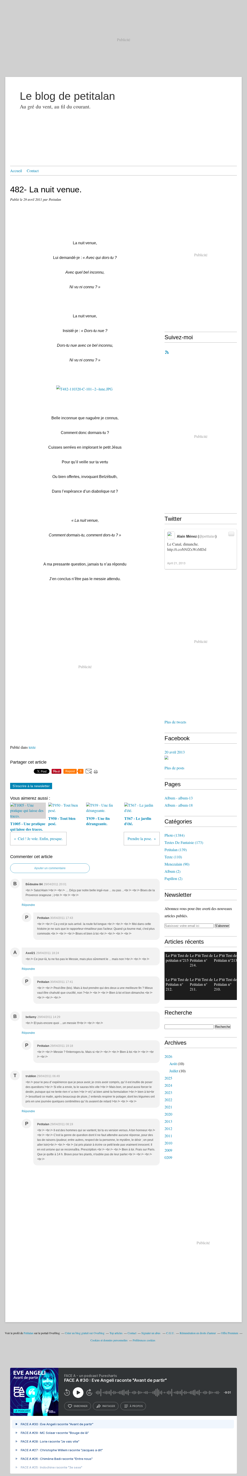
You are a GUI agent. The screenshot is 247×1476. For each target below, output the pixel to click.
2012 (168, 1128)
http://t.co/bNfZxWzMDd (186, 549)
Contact (33, 170)
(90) (177, 864)
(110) (173, 856)
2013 (168, 1121)
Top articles (116, 1333)
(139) (176, 849)
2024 (168, 1085)
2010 (168, 1142)
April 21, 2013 (176, 563)
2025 (168, 1077)
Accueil (16, 170)
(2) (172, 871)
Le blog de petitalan (67, 96)
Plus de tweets (175, 721)
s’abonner (81, 1406)
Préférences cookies (144, 1340)
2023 (168, 1092)
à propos (136, 1406)
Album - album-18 (179, 805)
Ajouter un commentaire (50, 868)
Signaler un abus (151, 1333)
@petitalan (207, 536)
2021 (168, 1106)
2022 (168, 1099)
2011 (168, 1135)
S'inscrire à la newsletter (31, 786)
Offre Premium (229, 1333)
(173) (184, 842)
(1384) (175, 835)
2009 (168, 1150)
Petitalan (28, 1333)
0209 (168, 1157)
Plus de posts (174, 767)
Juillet (173, 1070)
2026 (168, 1056)
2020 (168, 1114)
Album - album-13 (179, 797)
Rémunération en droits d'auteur (198, 1333)
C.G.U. (170, 1333)
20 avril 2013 (175, 751)
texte (32, 747)
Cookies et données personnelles (109, 1340)
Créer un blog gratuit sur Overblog (84, 1333)
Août (173, 1063)
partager (108, 1406)
